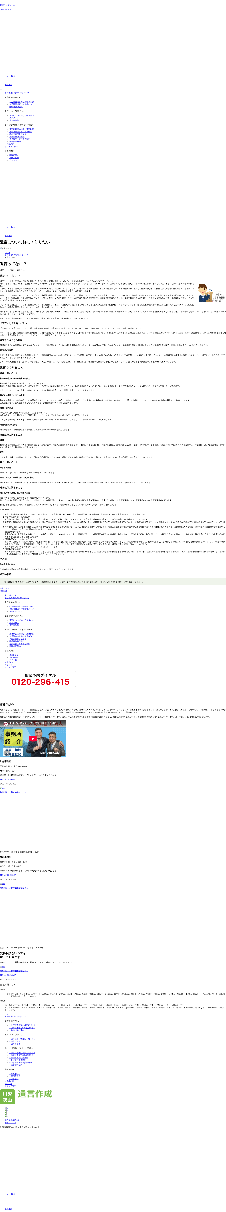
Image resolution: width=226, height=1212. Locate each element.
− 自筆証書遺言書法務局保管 (21, 1055)
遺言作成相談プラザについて (17, 598)
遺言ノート (14, 118)
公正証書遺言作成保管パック (21, 102)
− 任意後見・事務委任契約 (20, 1063)
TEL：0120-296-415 (8, 779)
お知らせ (8, 665)
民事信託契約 (15, 142)
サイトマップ (10, 1123)
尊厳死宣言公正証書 (17, 134)
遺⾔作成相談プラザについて (17, 93)
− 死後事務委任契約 (17, 1060)
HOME (7, 253)
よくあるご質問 (11, 146)
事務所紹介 (14, 155)
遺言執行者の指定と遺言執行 (21, 129)
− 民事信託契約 (15, 1065)
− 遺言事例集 (14, 1044)
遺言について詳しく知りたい (21, 115)
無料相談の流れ (16, 107)
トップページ (10, 595)
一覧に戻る (4, 588)
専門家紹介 (14, 158)
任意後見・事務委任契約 (19, 139)
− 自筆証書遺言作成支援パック (22, 1028)
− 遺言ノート (14, 1041)
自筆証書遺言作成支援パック (21, 104)
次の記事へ (4, 591)
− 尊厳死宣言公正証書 (18, 1058)
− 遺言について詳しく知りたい (22, 1039)
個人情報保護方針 (12, 1120)
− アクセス (13, 1079)
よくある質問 (10, 667)
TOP (6, 1014)
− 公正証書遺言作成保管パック (22, 1025)
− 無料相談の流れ (16, 1030)
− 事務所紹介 (14, 1074)
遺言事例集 (14, 120)
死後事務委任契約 (16, 137)
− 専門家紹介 (14, 1076)
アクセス (13, 160)
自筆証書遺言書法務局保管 (20, 132)
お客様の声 (9, 144)
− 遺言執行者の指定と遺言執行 (22, 1053)
